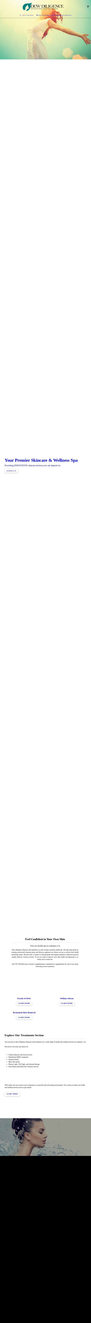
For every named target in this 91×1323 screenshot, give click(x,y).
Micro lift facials (14, 1062)
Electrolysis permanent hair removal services (23, 1067)
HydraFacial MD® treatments (18, 1057)
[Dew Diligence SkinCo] (43, 6)
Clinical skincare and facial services (20, 1055)
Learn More (12, 1094)
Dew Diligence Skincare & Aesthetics (54, 15)
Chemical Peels (13, 1059)
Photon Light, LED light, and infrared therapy (24, 1064)
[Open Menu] (88, 6)
